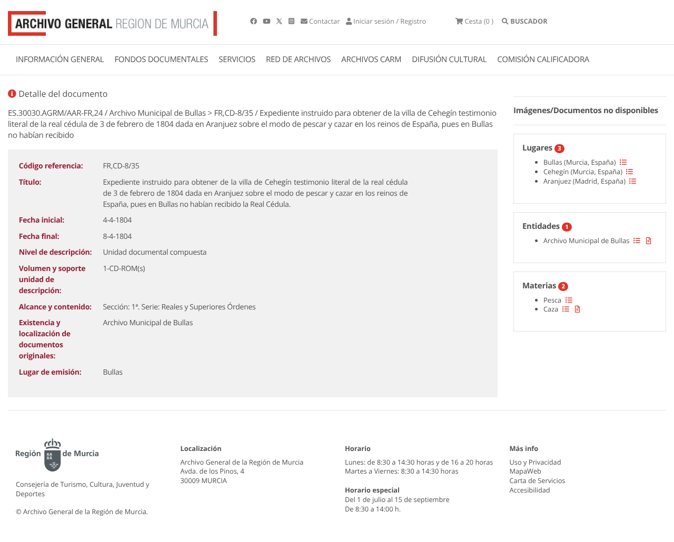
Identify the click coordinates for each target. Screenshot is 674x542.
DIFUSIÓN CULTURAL (449, 59)
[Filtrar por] (623, 162)
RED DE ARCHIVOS (298, 59)
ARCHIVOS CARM (371, 59)
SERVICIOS (237, 59)
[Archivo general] (112, 21)
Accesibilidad (530, 490)
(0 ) (478, 21)
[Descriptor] (648, 240)
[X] (280, 21)
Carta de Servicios (538, 480)
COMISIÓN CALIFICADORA (543, 59)
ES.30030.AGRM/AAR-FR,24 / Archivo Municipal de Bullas (107, 113)
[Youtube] (267, 21)
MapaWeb (525, 471)
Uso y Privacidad (535, 462)
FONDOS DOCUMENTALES (161, 59)
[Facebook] (254, 21)
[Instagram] (292, 21)
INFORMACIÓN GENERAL (60, 59)
